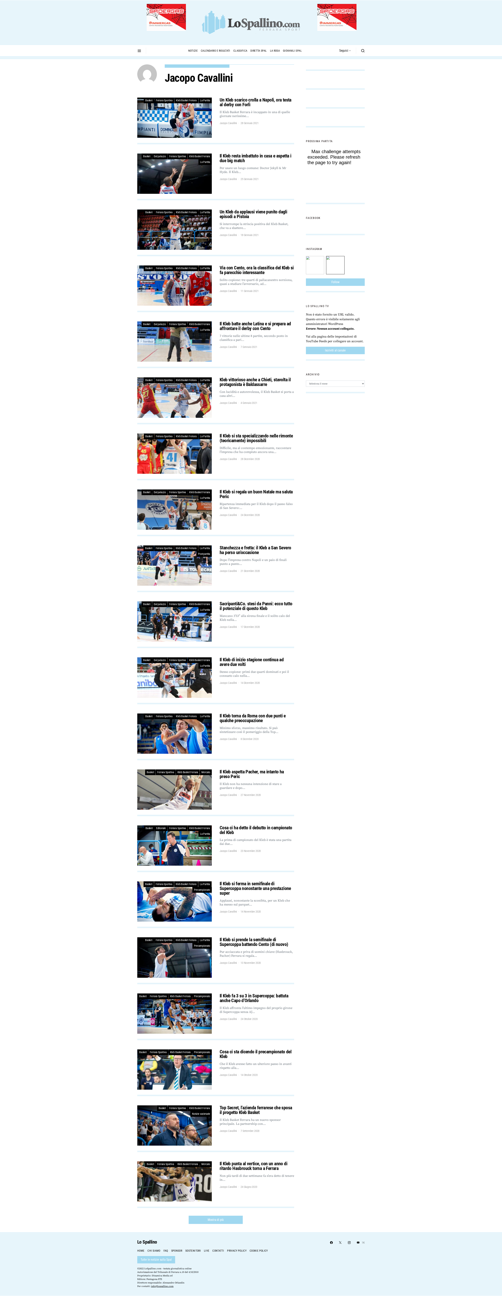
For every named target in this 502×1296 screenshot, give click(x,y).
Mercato (205, 772)
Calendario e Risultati (215, 50)
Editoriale (161, 828)
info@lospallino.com (162, 1286)
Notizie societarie (201, 1113)
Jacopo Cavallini (228, 123)
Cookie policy (259, 1250)
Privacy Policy (236, 1250)
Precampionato (202, 889)
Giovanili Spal (292, 50)
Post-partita (204, 553)
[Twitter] (340, 1243)
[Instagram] (349, 1243)
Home (140, 1250)
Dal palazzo (160, 156)
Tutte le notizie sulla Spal (156, 1259)
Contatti (218, 1250)
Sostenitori (193, 1250)
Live (206, 1250)
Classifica (240, 50)
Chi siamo (153, 1250)
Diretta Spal (258, 50)
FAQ (166, 1250)
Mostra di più (216, 1220)
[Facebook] (331, 1243)
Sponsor (176, 1250)
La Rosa (275, 50)
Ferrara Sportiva (164, 100)
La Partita (205, 100)
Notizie (193, 50)
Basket (149, 100)
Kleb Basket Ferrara (186, 100)
